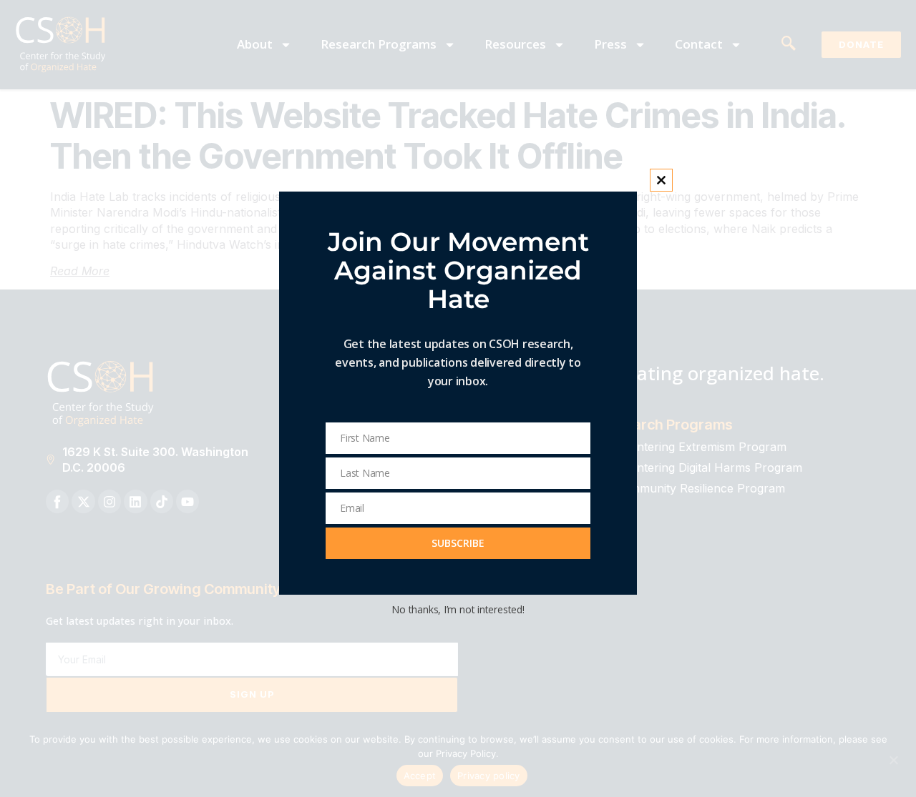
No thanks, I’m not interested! (457, 609)
